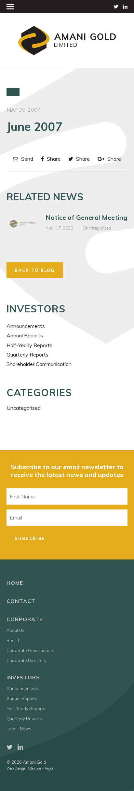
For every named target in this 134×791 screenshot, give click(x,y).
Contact (21, 601)
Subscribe (30, 538)
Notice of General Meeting (86, 217)
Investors (23, 677)
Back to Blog (35, 270)
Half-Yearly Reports (29, 345)
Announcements (26, 326)
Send (26, 158)
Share (53, 158)
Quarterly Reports (27, 354)
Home (15, 583)
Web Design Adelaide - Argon (30, 768)
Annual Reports (25, 335)
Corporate (25, 619)
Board (13, 640)
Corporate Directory (27, 660)
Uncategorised (97, 228)
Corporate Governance (30, 650)
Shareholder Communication (39, 364)
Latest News (19, 728)
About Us (15, 630)
